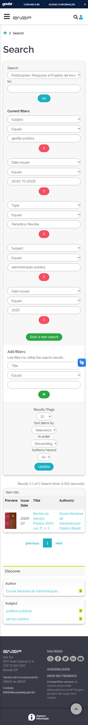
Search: (13, 67)
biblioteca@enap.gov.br (19, 692)
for (9, 81)
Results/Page (44, 409)
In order (44, 436)
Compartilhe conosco (60, 681)
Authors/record (44, 449)
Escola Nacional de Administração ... (33, 591)
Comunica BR (31, 4)
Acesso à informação (62, 4)
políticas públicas (19, 610)
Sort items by (44, 422)
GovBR (7, 4)
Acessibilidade (58, 669)
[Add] (44, 394)
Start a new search (44, 336)
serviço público (17, 618)
